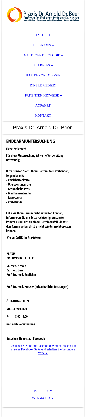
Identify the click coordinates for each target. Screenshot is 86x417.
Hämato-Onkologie (43, 75)
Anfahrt (43, 105)
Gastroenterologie (42, 55)
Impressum (43, 391)
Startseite (43, 35)
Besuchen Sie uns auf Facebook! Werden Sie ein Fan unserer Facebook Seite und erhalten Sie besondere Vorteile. (43, 349)
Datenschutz (43, 398)
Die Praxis (42, 45)
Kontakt (43, 115)
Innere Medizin (43, 85)
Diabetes (42, 65)
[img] (43, 15)
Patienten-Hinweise (42, 95)
